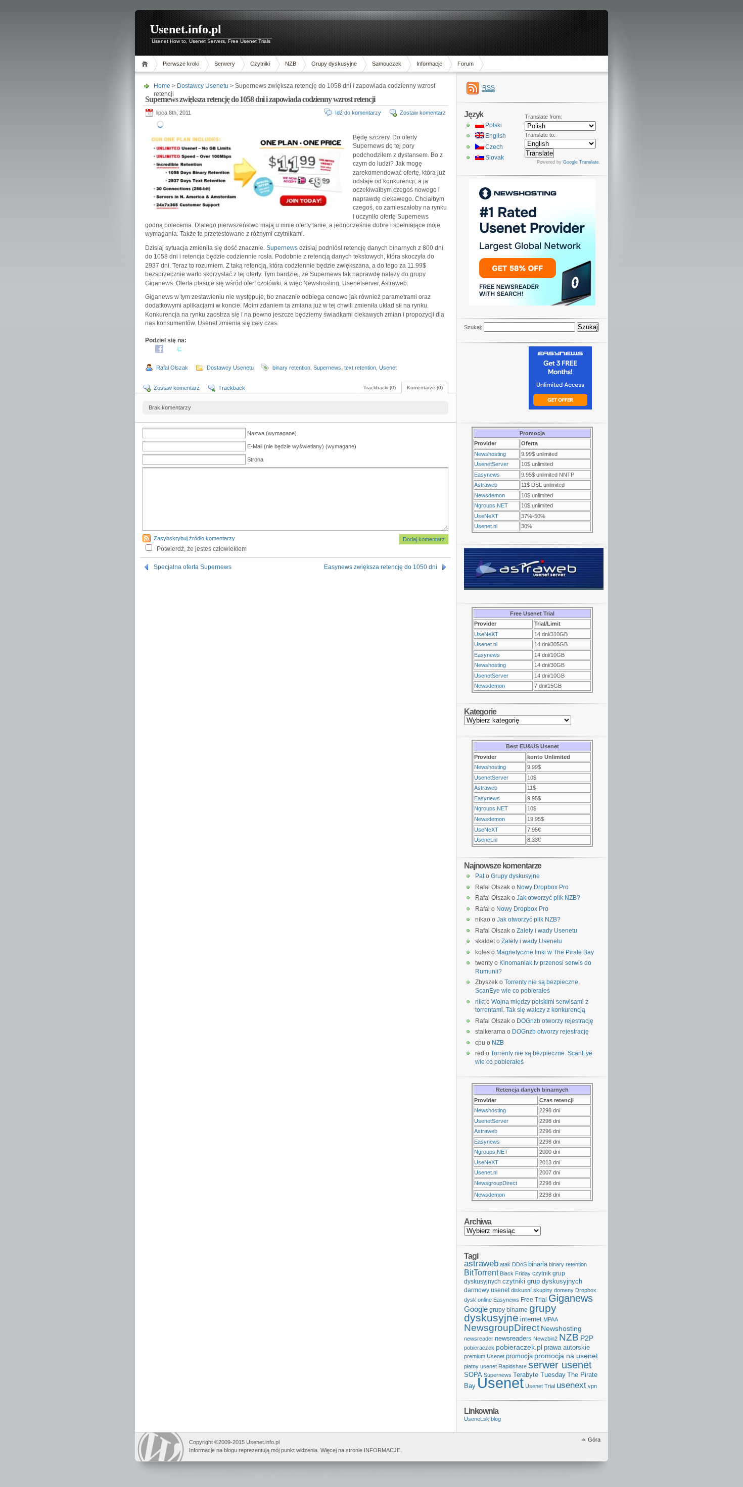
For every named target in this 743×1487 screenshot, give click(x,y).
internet (531, 1319)
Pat (479, 876)
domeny (564, 1290)
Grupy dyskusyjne (334, 64)
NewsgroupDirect (495, 1183)
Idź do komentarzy (358, 113)
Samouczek (386, 64)
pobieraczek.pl (519, 1347)
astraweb (481, 1263)
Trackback (231, 388)
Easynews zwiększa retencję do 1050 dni (380, 567)
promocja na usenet (566, 1356)
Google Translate (581, 162)
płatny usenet (480, 1366)
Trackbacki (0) (379, 387)
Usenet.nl (485, 526)
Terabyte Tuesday (539, 1374)
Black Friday (515, 1273)
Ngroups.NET (491, 505)
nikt (480, 1001)
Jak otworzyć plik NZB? (548, 897)
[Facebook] (159, 350)
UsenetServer (491, 464)
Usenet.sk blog (482, 1419)
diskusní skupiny (531, 1290)
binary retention (291, 368)
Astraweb (485, 485)
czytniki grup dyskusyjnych (542, 1281)
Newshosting (490, 454)
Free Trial (534, 1299)
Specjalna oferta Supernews (192, 567)
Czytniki (260, 64)
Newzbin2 (545, 1339)
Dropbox (585, 1290)
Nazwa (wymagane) (272, 433)
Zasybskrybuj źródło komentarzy (194, 538)
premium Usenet (484, 1356)
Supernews (282, 247)
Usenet (388, 368)
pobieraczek (479, 1348)
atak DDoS (513, 1264)
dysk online (478, 1300)
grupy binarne (508, 1309)
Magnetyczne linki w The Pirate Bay (545, 952)
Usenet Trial (540, 1386)
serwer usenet (560, 1364)
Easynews (487, 475)
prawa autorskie (567, 1347)
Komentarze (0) (425, 387)
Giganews (570, 1298)
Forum (465, 64)
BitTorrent (481, 1272)
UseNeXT (486, 516)
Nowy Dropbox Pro (543, 887)
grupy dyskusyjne (510, 1313)
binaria (537, 1264)
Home (146, 64)
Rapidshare (512, 1366)
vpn (592, 1386)
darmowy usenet (486, 1290)
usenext (571, 1385)
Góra (594, 1440)
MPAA (550, 1319)
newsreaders (513, 1338)
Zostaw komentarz (423, 113)
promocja (519, 1356)
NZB (290, 64)
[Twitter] (179, 350)
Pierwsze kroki (181, 64)
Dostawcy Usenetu (202, 85)
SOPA (473, 1374)
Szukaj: (473, 327)
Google (476, 1309)
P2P (586, 1338)
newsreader (478, 1339)
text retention (360, 368)
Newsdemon (489, 495)
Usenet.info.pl (185, 29)
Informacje (429, 64)
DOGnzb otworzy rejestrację (555, 1020)
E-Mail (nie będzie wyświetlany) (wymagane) (301, 446)
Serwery (224, 64)
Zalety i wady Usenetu (547, 930)
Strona (255, 459)
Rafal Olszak (172, 368)
